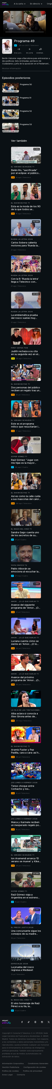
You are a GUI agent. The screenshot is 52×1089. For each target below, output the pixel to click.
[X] (48, 1022)
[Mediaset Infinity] (5, 4)
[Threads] (35, 1022)
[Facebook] (22, 1022)
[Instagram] (42, 1022)
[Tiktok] (28, 1022)
